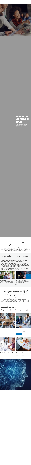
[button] (11, 284)
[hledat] (1, 1)
